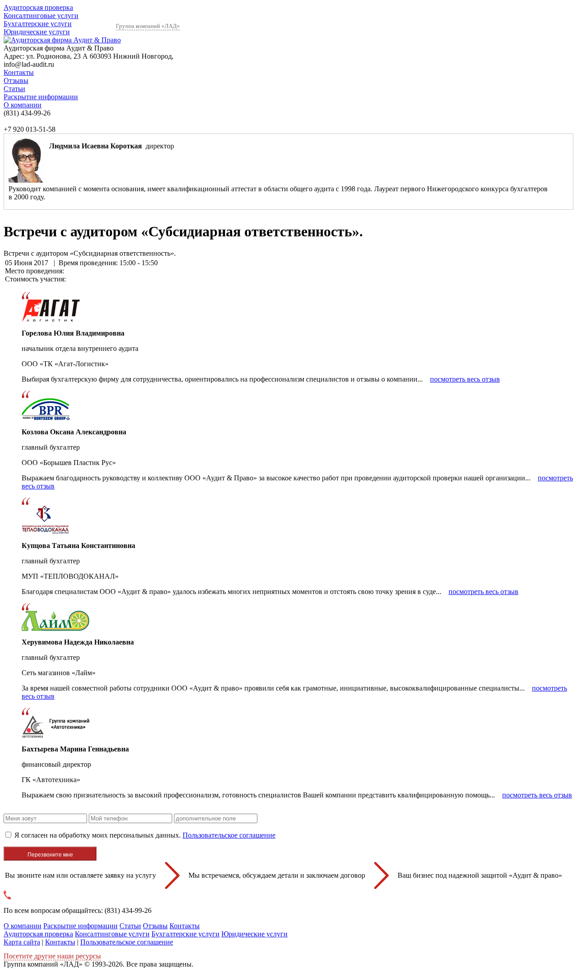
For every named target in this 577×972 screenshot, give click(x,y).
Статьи (14, 88)
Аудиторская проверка (38, 7)
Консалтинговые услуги (41, 15)
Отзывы (16, 80)
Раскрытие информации (41, 97)
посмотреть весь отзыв (465, 379)
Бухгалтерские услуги (38, 24)
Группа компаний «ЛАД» (148, 26)
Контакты (19, 72)
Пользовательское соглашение (229, 835)
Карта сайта (22, 942)
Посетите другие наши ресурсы (52, 956)
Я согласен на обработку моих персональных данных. (144, 835)
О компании (22, 105)
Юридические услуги (37, 32)
